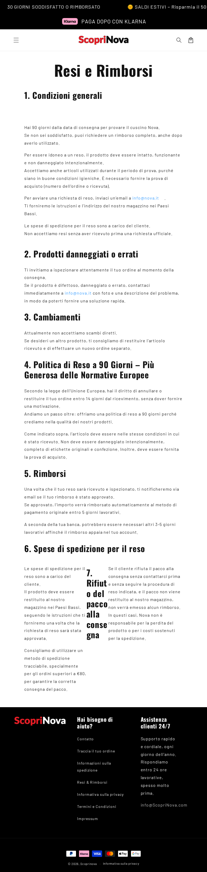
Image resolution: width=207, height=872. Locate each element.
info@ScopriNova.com (164, 804)
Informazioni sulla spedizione (94, 766)
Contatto (85, 739)
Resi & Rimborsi (92, 782)
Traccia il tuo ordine (96, 751)
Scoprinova (88, 864)
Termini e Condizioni (96, 806)
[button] (16, 40)
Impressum (87, 818)
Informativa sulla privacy (100, 794)
